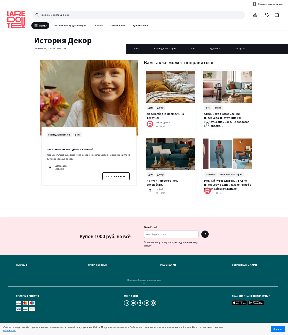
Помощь (21, 264)
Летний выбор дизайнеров (70, 25)
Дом (59, 48)
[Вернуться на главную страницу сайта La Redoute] (16, 19)
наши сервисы (97, 264)
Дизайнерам (118, 25)
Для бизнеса (140, 25)
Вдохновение (40, 48)
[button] (277, 15)
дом (150, 107)
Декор (65, 48)
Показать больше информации (144, 280)
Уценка (98, 25)
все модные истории (59, 134)
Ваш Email (150, 227)
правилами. (9, 330)
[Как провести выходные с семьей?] (89, 98)
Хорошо (277, 329)
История (51, 48)
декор (160, 107)
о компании (168, 264)
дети (77, 134)
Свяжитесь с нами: (245, 264)
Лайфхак (211, 174)
